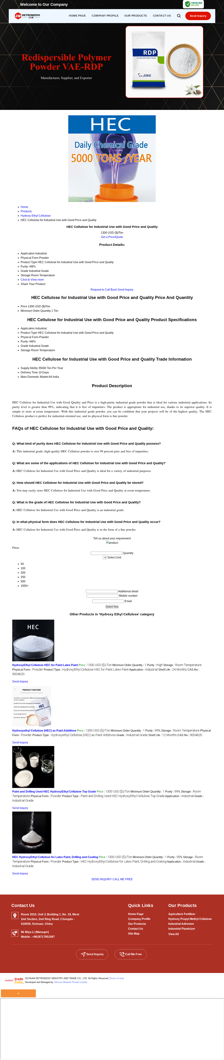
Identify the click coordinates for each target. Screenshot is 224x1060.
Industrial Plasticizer (181, 928)
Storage (25, 350)
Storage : (182, 665)
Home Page (77, 15)
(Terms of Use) (116, 978)
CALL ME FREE (123, 879)
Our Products (135, 15)
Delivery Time (29, 372)
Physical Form (29, 337)
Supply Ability (29, 368)
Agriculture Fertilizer (181, 914)
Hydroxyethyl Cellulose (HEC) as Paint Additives (44, 730)
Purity (24, 341)
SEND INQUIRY (101, 879)
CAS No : (189, 735)
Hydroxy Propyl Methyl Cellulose (190, 918)
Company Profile (105, 15)
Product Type (29, 332)
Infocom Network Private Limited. (71, 982)
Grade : (132, 735)
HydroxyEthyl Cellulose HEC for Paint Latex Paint (45, 665)
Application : (143, 669)
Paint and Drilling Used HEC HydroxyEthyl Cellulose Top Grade (54, 791)
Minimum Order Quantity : (129, 665)
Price (24, 306)
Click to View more (32, 279)
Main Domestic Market (34, 376)
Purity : (155, 665)
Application (28, 328)
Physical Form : (27, 669)
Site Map (133, 933)
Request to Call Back (104, 289)
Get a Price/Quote (112, 237)
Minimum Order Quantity (36, 310)
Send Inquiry (198, 15)
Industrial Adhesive (181, 923)
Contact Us (162, 15)
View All (173, 934)
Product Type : (86, 669)
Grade (24, 345)
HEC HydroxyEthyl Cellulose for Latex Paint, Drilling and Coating (55, 857)
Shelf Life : (172, 669)
